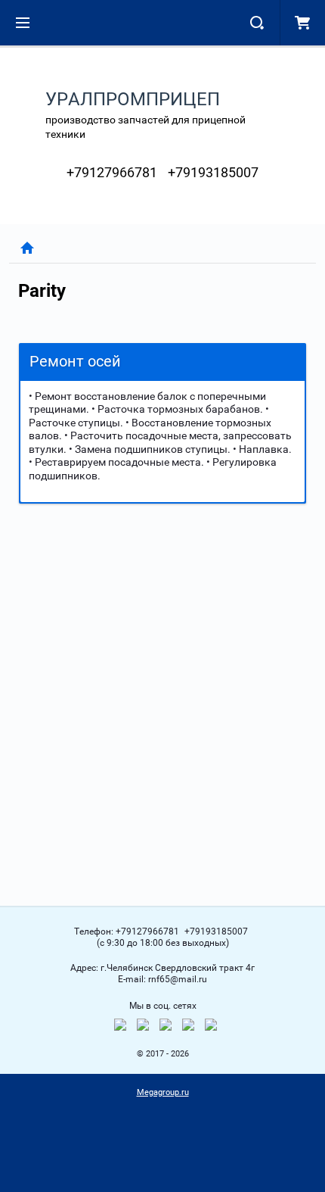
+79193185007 (213, 172)
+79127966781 (112, 172)
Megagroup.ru (163, 1092)
